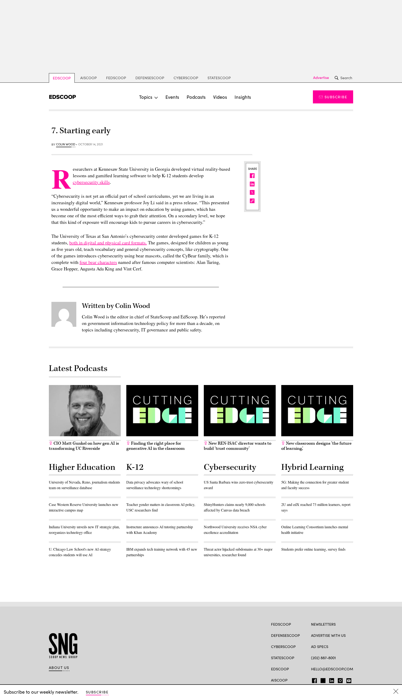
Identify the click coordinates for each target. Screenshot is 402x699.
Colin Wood (65, 144)
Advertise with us (328, 635)
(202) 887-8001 (323, 657)
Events (172, 97)
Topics (145, 97)
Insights (242, 97)
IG (339, 679)
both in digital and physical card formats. (108, 242)
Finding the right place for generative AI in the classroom (155, 445)
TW (322, 679)
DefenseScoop (149, 77)
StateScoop (219, 77)
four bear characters (98, 262)
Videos (220, 97)
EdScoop (62, 77)
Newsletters (323, 624)
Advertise (321, 77)
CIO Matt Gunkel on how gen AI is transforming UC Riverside (84, 445)
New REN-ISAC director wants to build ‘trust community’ (237, 445)
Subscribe (336, 96)
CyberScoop (186, 77)
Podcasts (196, 97)
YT (347, 679)
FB (313, 679)
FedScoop (116, 77)
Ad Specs (319, 646)
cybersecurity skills (91, 182)
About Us (59, 667)
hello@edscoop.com (332, 668)
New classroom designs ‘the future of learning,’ (316, 445)
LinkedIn (331, 679)
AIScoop (88, 77)
